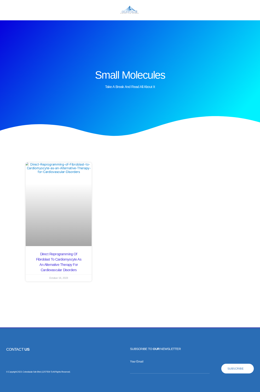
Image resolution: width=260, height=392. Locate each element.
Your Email (136, 361)
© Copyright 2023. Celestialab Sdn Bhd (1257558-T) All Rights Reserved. (38, 372)
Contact (18, 349)
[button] (6, 10)
